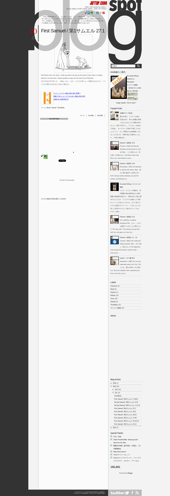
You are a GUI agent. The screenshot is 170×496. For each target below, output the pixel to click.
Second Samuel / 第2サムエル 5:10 (126, 402)
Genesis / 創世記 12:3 (127, 143)
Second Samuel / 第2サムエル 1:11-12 (127, 405)
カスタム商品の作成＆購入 (50, 199)
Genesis (113, 292)
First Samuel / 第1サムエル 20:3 (125, 411)
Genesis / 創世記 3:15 (127, 163)
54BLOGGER (101, 493)
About (96, 492)
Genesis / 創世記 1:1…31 (128, 237)
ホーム (82, 115)
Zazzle (63, 199)
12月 (116, 389)
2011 (115, 427)
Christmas (113, 286)
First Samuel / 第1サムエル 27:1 (73, 30)
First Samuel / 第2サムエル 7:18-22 (126, 399)
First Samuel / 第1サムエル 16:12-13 (126, 421)
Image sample (121, 103)
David (48, 108)
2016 (115, 383)
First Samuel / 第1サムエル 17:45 (125, 418)
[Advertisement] (124, 481)
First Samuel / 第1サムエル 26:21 (125, 415)
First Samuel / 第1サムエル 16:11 (125, 424)
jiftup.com (98, 3)
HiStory (112, 295)
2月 (116, 393)
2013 (115, 386)
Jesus (112, 298)
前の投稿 (100, 115)
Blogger (130, 473)
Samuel (53, 108)
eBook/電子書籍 (54, 118)
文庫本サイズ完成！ (126, 113)
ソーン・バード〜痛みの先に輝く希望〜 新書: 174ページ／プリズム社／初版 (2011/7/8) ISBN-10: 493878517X (69, 96)
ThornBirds (61, 108)
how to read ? (131, 103)
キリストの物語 (115, 308)
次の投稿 (91, 115)
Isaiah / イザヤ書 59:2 (127, 258)
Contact (102, 492)
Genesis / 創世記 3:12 (127, 217)
